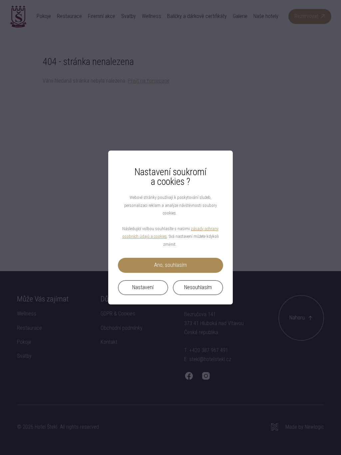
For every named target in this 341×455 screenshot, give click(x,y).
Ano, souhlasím (170, 265)
